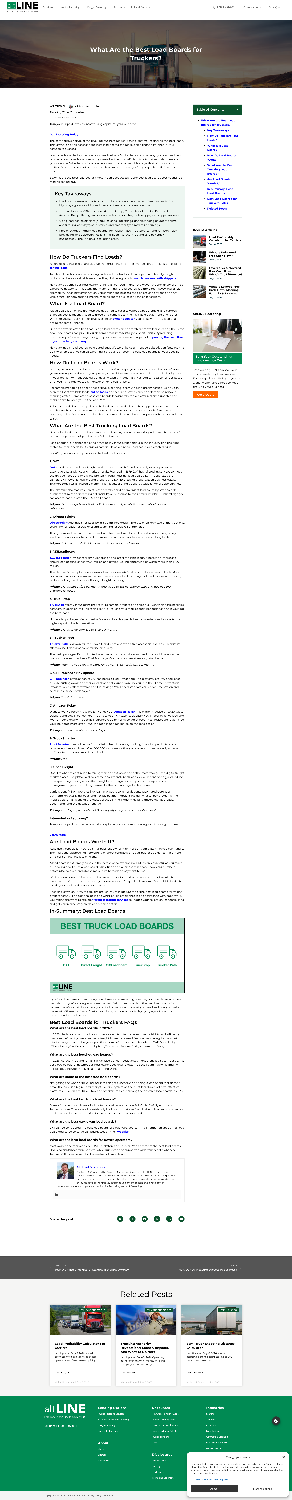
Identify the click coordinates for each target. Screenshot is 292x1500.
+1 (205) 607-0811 (67, 1426)
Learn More (58, 834)
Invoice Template (160, 1436)
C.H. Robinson (59, 678)
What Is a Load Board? (218, 147)
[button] (283, 1457)
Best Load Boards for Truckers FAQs (222, 201)
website (123, 1131)
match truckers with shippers (155, 278)
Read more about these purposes (212, 1479)
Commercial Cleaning (217, 1436)
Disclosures (158, 1472)
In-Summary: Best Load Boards (220, 191)
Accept (214, 1488)
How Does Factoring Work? (165, 1413)
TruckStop (57, 604)
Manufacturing (213, 1431)
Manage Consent (276, 1420)
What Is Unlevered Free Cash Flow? (222, 254)
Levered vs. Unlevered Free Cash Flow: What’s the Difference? (225, 271)
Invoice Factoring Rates (164, 1419)
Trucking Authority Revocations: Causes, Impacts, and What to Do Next (145, 1348)
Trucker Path (59, 644)
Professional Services (217, 1442)
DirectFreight (59, 522)
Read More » (63, 1372)
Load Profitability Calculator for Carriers (225, 238)
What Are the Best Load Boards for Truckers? (218, 122)
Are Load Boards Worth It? (219, 181)
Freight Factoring (106, 1425)
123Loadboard (59, 557)
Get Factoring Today (64, 134)
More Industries (214, 1448)
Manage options (262, 1488)
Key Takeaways (218, 130)
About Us (102, 1449)
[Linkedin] (56, 1194)
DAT (52, 467)
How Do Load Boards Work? (222, 157)
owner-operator (124, 318)
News (155, 1442)
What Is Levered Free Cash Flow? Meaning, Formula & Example (224, 290)
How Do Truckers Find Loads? (223, 138)
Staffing (210, 1413)
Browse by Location (108, 1431)
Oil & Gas (211, 1425)
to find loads (58, 267)
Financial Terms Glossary (165, 1425)
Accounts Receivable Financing (113, 1419)
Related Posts (217, 208)
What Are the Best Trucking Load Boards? (220, 169)
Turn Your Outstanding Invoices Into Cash (214, 358)
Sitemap (102, 1454)
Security (156, 1466)
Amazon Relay (124, 711)
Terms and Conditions (163, 1477)
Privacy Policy (159, 1460)
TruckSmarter (59, 744)
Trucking (210, 1419)
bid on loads (99, 392)
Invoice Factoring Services (111, 1413)
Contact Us (103, 1460)
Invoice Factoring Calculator (166, 1431)
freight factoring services (110, 899)
